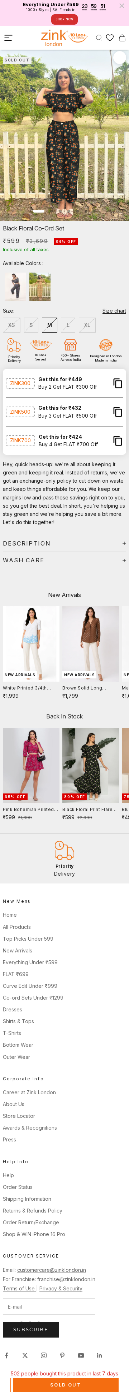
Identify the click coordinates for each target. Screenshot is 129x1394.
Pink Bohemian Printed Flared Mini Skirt (28, 810)
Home (10, 915)
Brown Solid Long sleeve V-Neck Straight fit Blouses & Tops (88, 688)
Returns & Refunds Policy (32, 1211)
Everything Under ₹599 (30, 962)
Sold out (65, 1385)
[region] (64, 858)
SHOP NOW (64, 19)
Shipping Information (27, 1199)
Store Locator (19, 1116)
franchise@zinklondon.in (66, 1279)
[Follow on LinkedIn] (99, 1355)
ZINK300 (20, 383)
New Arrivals (17, 950)
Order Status (18, 1187)
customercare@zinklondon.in (51, 1270)
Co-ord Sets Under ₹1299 (33, 998)
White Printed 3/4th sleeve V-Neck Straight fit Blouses (29, 688)
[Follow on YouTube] (81, 1355)
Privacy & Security (60, 1288)
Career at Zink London (29, 1092)
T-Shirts (12, 1033)
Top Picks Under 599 (28, 939)
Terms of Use (19, 1288)
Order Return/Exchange (31, 1222)
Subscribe (30, 1329)
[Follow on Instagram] (43, 1355)
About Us (13, 1104)
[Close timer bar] (122, 6)
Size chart (114, 311)
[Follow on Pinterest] (62, 1355)
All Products (17, 927)
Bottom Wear (18, 1045)
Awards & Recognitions (30, 1128)
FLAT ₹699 (16, 974)
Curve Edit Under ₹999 (30, 986)
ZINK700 (20, 440)
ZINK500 (20, 412)
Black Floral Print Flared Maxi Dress (89, 810)
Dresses (12, 1009)
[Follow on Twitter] (25, 1355)
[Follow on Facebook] (6, 1355)
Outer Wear (16, 1057)
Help (8, 1175)
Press (9, 1139)
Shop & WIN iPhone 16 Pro (34, 1234)
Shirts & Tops (18, 1021)
